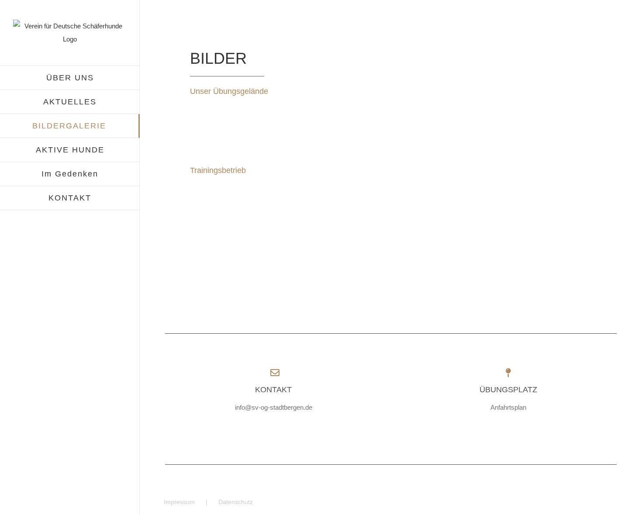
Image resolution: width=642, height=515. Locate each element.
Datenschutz (235, 501)
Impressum (179, 501)
